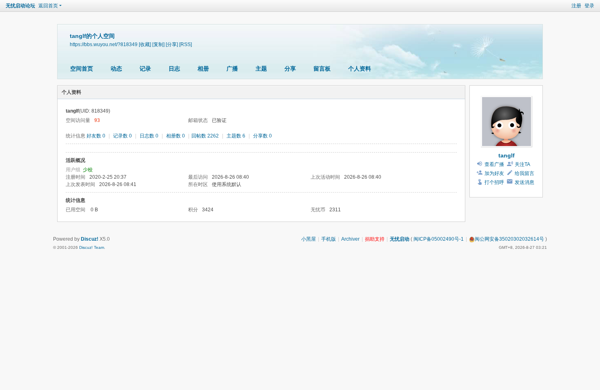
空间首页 (81, 68)
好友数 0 (96, 136)
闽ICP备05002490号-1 (438, 239)
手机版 (328, 239)
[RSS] (185, 44)
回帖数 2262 (205, 136)
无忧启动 (399, 239)
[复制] (158, 44)
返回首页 (48, 6)
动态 (116, 68)
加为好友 (494, 173)
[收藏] (145, 44)
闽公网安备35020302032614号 (509, 239)
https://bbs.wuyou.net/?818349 (104, 44)
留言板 (322, 68)
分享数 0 (262, 136)
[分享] (172, 44)
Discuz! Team (91, 247)
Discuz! (89, 239)
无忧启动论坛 (20, 6)
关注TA (522, 164)
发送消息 (524, 182)
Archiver (350, 239)
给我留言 (524, 173)
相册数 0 (175, 136)
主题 (261, 68)
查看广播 (494, 164)
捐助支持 (374, 239)
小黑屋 (308, 239)
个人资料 (359, 68)
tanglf (506, 155)
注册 (576, 6)
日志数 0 (149, 136)
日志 (174, 68)
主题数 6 (236, 136)
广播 (232, 68)
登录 (589, 6)
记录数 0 (122, 136)
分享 (290, 68)
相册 (203, 68)
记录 (145, 68)
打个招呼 (494, 182)
